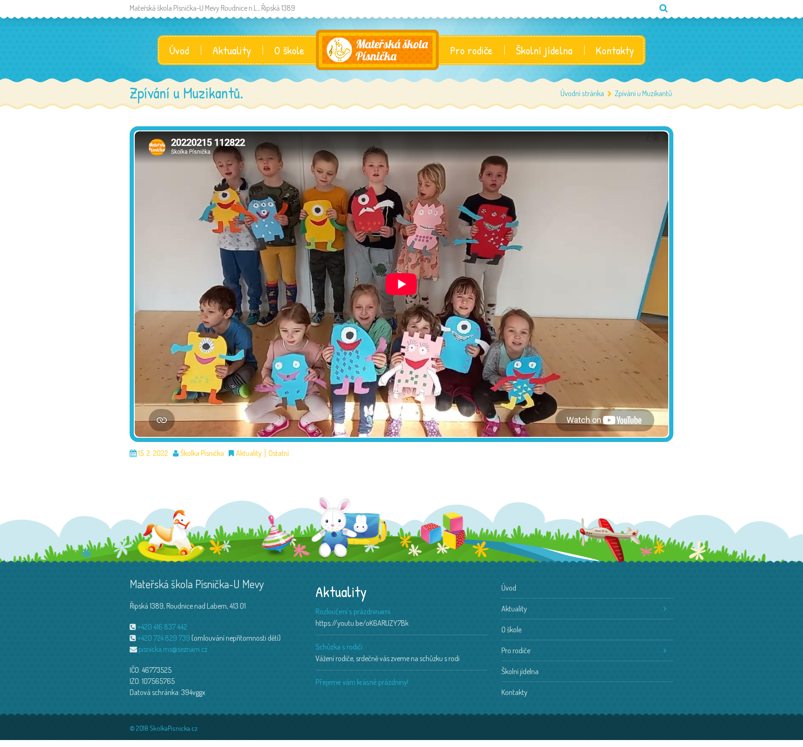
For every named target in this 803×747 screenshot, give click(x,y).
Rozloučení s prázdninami (353, 611)
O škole (289, 50)
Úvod (179, 50)
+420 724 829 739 (164, 638)
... (463, 658)
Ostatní (279, 453)
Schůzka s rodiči (339, 646)
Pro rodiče (471, 50)
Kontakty (615, 50)
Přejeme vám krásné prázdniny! (362, 682)
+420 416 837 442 (162, 626)
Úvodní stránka (582, 93)
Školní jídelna (544, 50)
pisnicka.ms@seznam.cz (172, 649)
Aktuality (231, 50)
